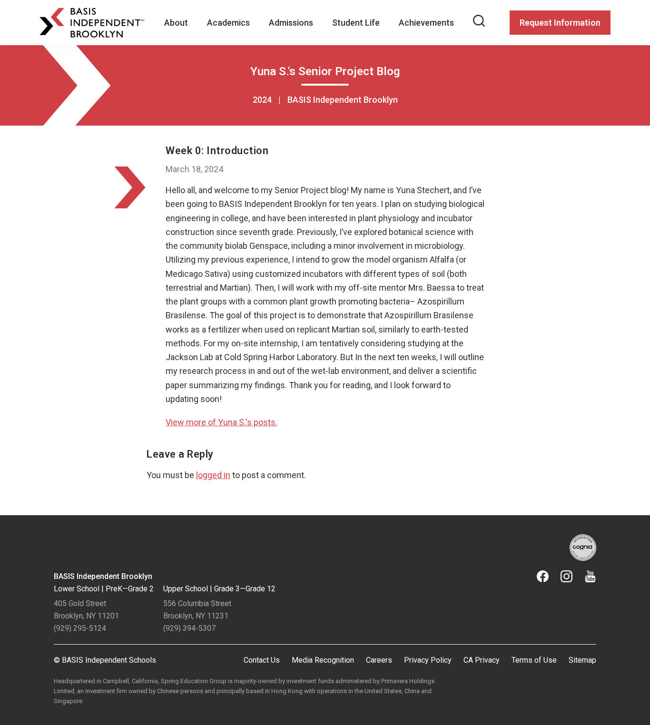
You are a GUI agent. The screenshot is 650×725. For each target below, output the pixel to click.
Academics (228, 23)
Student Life (356, 23)
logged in (213, 475)
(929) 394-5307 (189, 628)
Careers (379, 660)
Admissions (291, 23)
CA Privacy (481, 660)
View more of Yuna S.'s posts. (221, 422)
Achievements (426, 23)
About (176, 23)
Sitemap (582, 660)
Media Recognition (323, 660)
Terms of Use (534, 660)
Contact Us (262, 660)
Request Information (560, 23)
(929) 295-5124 (80, 628)
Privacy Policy (428, 660)
